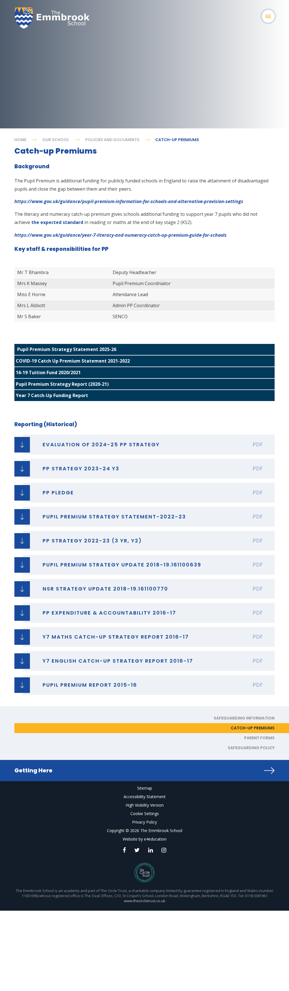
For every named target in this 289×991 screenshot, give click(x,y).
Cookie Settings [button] (144, 813)
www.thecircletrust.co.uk (144, 900)
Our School (55, 140)
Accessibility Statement (145, 796)
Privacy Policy (144, 822)
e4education (155, 839)
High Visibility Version (145, 805)
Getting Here (33, 770)
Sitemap (144, 788)
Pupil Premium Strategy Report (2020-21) (62, 384)
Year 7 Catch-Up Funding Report (52, 395)
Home (20, 140)
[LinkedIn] (150, 850)
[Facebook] (124, 850)
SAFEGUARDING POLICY (251, 748)
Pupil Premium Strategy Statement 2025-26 (66, 349)
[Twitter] (137, 850)
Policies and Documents (112, 140)
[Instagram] (163, 850)
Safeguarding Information (244, 718)
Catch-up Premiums (177, 140)
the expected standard (57, 222)
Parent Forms (259, 738)
